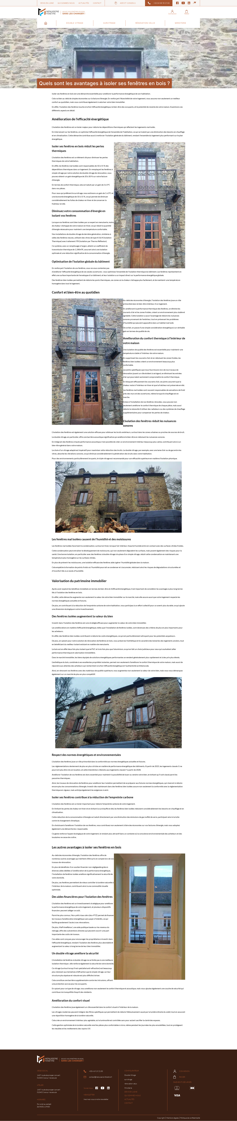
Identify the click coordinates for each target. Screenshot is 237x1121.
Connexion (184, 1071)
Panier (182, 1077)
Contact (97, 3)
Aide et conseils (128, 3)
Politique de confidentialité (190, 1118)
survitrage (109, 23)
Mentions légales (172, 1118)
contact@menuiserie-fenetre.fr (100, 1077)
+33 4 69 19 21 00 (96, 1071)
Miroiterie (180, 23)
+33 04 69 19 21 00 (161, 3)
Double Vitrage (74, 23)
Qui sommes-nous (66, 3)
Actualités (84, 3)
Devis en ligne (47, 3)
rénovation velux (145, 23)
